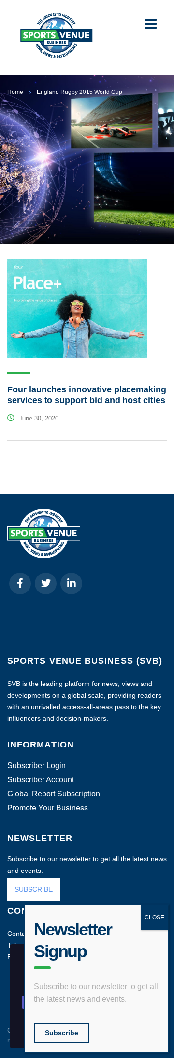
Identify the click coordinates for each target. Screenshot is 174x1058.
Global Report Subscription (53, 794)
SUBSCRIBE (33, 889)
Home (15, 92)
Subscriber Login (36, 766)
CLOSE (154, 917)
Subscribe (61, 1033)
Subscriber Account (40, 780)
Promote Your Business (47, 808)
